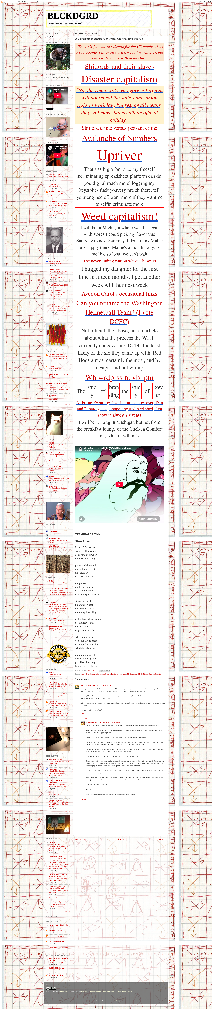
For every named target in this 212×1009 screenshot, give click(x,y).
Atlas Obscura (54, 546)
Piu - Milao (52, 378)
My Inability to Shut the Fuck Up (149, 674)
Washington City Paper (57, 856)
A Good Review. (54, 186)
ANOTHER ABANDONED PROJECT (58, 959)
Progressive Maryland (57, 886)
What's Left (53, 769)
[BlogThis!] (102, 671)
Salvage (51, 692)
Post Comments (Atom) (92, 845)
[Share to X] (105, 671)
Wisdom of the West (56, 930)
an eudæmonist (54, 535)
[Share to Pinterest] (109, 671)
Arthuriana (53, 486)
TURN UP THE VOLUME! (58, 589)
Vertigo (51, 476)
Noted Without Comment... (58, 620)
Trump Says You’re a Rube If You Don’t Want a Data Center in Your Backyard (59, 309)
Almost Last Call (54, 970)
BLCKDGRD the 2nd (56, 968)
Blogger (118, 1001)
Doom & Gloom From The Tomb (58, 375)
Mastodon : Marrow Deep (57, 583)
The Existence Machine (57, 941)
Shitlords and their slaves (119, 66)
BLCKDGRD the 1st (56, 975)
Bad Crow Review (55, 759)
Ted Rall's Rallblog (55, 467)
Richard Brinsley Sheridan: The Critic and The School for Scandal (58, 359)
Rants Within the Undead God (58, 384)
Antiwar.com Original (57, 453)
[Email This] (100, 671)
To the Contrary (55, 291)
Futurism (52, 304)
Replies (85, 718)
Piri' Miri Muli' (54, 192)
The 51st (52, 842)
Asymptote (53, 395)
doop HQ (52, 672)
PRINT (51, 443)
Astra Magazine (54, 538)
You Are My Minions (56, 936)
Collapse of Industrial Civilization (56, 782)
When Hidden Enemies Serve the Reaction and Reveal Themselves (57, 773)
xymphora (52, 366)
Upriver (119, 154)
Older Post (161, 839)
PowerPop (52, 618)
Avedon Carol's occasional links (119, 293)
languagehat (53, 184)
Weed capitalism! (119, 215)
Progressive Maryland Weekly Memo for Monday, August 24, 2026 (58, 890)
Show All (67, 220)
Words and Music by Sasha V (58, 948)
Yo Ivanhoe (53, 283)
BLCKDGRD (72, 16)
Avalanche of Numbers (119, 137)
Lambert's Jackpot (55, 174)
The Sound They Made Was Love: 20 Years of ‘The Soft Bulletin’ (58, 804)
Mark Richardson (55, 800)
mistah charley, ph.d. (88, 685)
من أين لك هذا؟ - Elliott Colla (58, 925)
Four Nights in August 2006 (58, 285)
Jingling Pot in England (57, 548)
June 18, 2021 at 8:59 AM (111, 722)
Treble (51, 581)
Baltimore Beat (54, 898)
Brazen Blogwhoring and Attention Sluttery (95, 674)
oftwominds (53, 201)
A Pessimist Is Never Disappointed (56, 627)
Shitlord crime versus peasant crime (119, 127)
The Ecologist (54, 211)
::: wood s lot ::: (54, 531)
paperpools (53, 702)
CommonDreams (55, 269)
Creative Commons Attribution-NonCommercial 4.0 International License (106, 992)
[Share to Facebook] (107, 671)
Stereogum (53, 602)
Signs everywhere (55, 368)
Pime (50, 792)
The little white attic (56, 355)
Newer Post (80, 839)
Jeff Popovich (63, 992)
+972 (50, 528)
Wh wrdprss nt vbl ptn (119, 377)
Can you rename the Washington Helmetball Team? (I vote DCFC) (119, 312)
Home (121, 839)
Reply (82, 713)
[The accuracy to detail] (57, 962)
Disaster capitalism (119, 78)
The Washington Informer (58, 874)
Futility (113, 674)
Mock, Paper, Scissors (56, 261)
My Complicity (132, 674)
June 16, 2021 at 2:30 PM (105, 685)
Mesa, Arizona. (54, 794)
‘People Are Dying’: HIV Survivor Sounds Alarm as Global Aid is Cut (58, 878)
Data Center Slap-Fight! (57, 263)
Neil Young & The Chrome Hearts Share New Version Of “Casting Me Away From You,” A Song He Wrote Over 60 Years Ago (58, 609)
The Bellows (53, 682)
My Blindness (121, 674)
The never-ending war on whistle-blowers (119, 261)
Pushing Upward (55, 711)
